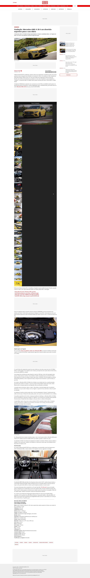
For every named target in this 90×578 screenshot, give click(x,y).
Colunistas (37, 9)
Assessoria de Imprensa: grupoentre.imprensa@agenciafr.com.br (30, 575)
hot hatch (30, 542)
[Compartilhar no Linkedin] (51, 72)
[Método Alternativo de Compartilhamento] (55, 72)
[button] (17, 194)
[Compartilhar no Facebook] (46, 72)
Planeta (40, 5)
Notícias (20, 9)
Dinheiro (21, 5)
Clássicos (45, 9)
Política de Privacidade (16, 575)
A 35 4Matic (16, 542)
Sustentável (63, 5)
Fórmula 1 (69, 9)
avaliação (21, 542)
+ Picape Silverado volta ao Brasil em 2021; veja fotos (25, 291)
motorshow (16, 544)
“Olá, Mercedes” (44, 487)
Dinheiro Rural (27, 5)
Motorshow (53, 5)
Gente (36, 5)
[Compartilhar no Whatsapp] (50, 72)
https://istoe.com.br (16, 573)
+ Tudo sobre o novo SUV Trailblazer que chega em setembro (26, 294)
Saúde (32, 5)
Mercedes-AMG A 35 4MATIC (43, 542)
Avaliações (28, 9)
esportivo (25, 542)
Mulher (58, 5)
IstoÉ (18, 5)
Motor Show (51, 542)
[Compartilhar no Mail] (53, 72)
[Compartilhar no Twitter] (48, 72)
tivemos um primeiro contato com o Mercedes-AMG (31, 350)
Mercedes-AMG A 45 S (21, 86)
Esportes (44, 5)
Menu (49, 5)
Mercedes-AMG (35, 542)
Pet (67, 5)
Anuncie (75, 5)
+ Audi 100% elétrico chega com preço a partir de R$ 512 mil (26, 295)
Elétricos (61, 9)
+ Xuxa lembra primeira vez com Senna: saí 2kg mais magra (26, 293)
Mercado (53, 9)
